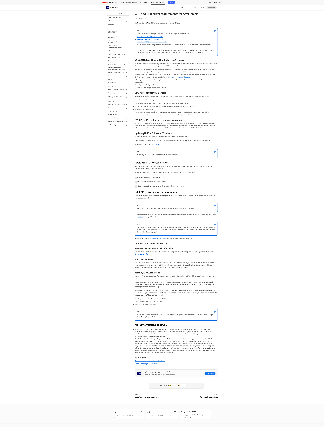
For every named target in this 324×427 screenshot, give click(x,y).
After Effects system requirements (112, 32)
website (140, 217)
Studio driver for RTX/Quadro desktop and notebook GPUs (152, 42)
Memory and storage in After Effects (146, 364)
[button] (210, 2)
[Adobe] (104, 2)
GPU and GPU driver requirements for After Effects (116, 46)
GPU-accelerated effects (142, 254)
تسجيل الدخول (217, 2)
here (157, 144)
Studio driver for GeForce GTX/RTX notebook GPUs (150, 40)
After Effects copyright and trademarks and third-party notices (116, 68)
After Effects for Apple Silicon (115, 51)
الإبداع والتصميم (113, 2)
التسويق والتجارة (143, 2)
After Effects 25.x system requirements (113, 37)
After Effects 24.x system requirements (113, 42)
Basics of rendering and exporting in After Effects (150, 361)
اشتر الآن (171, 2)
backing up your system (159, 238)
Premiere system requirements (180, 77)
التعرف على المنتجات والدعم (157, 2)
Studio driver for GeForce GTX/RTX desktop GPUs (150, 37)
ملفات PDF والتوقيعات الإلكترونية (128, 2)
